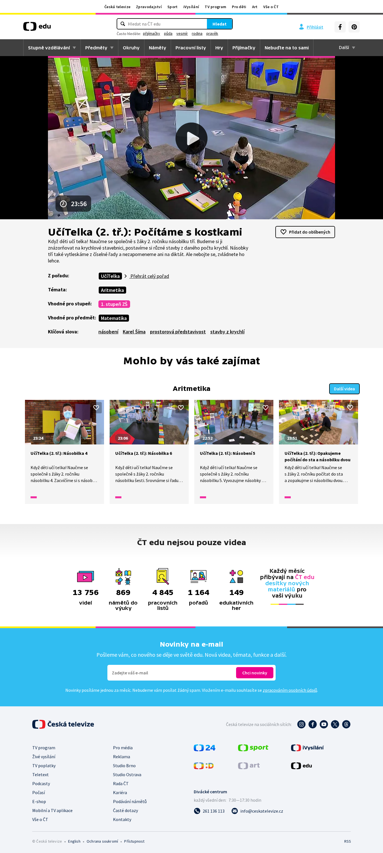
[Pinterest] (354, 27)
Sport (172, 6)
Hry (219, 47)
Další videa (344, 388)
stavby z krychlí (227, 331)
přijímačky (151, 33)
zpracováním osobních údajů (290, 690)
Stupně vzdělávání (49, 47)
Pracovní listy (191, 47)
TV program (215, 6)
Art (255, 6)
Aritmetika (112, 290)
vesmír (182, 33)
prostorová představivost (178, 331)
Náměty (157, 47)
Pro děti (239, 6)
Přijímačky (243, 47)
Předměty (96, 47)
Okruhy (131, 47)
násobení (108, 331)
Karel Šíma (134, 331)
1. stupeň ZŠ (114, 304)
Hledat (220, 24)
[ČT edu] (37, 28)
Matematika (114, 318)
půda (168, 33)
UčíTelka (110, 276)
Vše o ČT (271, 6)
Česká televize (117, 6)
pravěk (212, 33)
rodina (197, 33)
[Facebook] (340, 27)
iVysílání (191, 6)
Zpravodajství (149, 6)
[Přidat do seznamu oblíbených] (96, 407)
